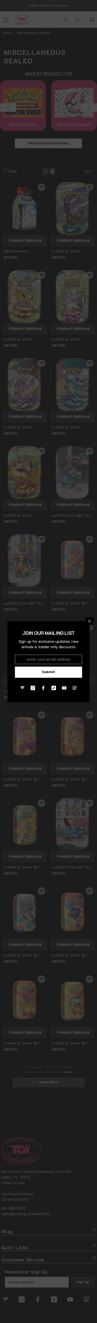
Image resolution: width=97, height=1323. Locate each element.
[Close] (89, 621)
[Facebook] (43, 688)
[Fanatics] (22, 688)
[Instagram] (33, 688)
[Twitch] (74, 688)
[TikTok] (53, 688)
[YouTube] (64, 688)
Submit (48, 672)
